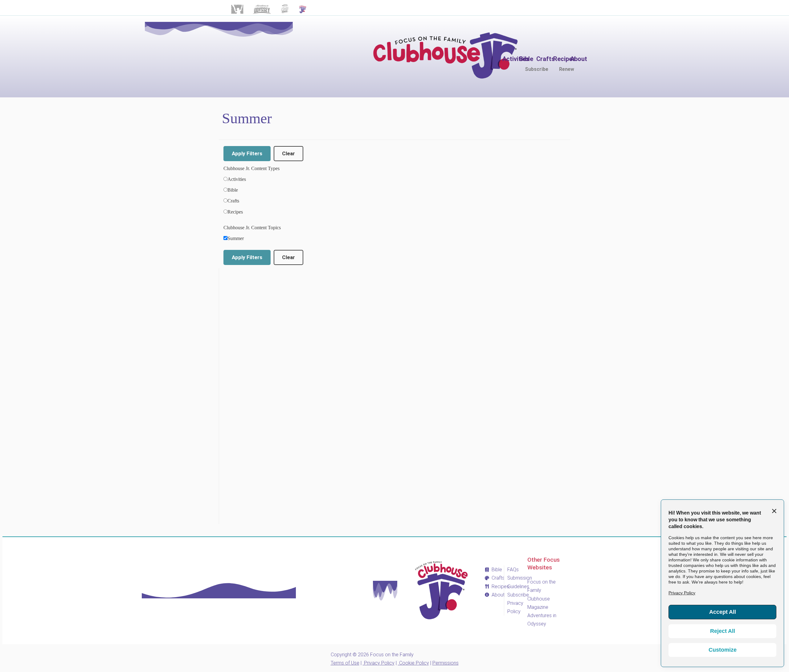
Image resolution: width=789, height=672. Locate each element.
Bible (232, 190)
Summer (235, 238)
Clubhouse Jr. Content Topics (252, 227)
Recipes (235, 211)
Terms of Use (345, 663)
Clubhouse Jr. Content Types (251, 168)
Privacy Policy (378, 663)
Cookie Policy (413, 663)
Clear (288, 153)
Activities (236, 179)
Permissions (445, 663)
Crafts (233, 200)
